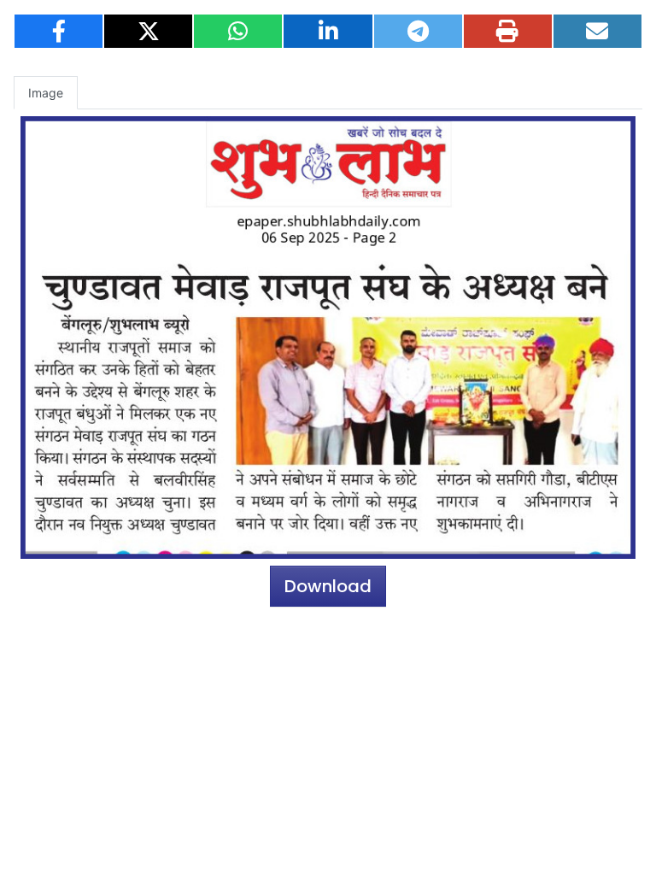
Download (328, 586)
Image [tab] (45, 92)
